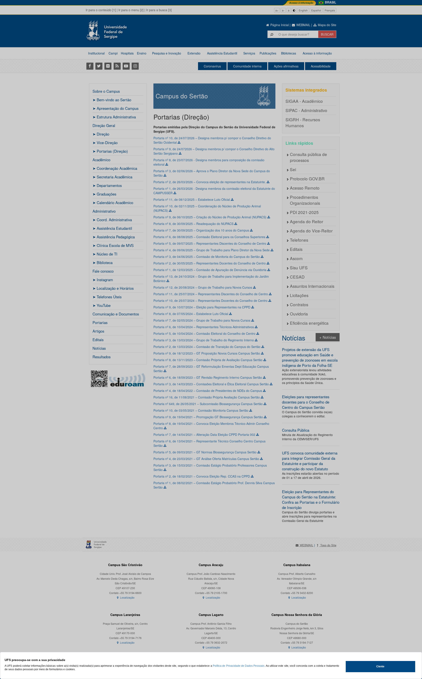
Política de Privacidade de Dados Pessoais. (239, 665)
